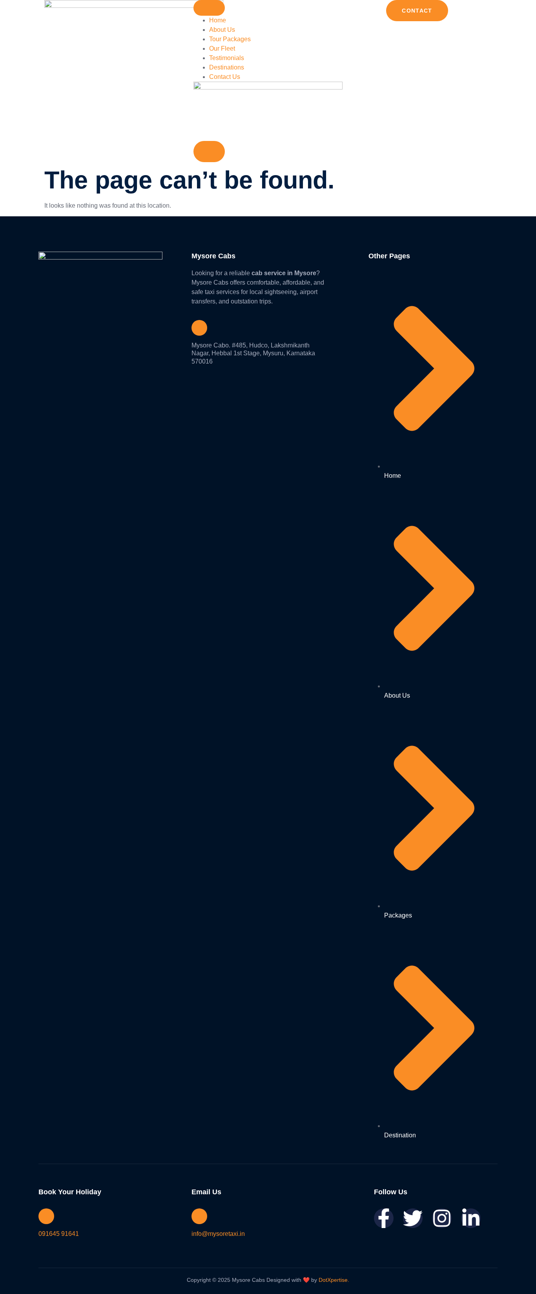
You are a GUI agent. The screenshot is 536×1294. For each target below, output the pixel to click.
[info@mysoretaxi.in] (199, 1216)
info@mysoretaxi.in (218, 1233)
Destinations (226, 67)
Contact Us (224, 76)
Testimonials (226, 58)
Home (217, 20)
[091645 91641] (46, 1216)
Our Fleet (222, 48)
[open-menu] (209, 8)
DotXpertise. (333, 1280)
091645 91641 (58, 1233)
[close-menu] (209, 151)
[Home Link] (268, 87)
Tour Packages (230, 39)
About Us (222, 29)
